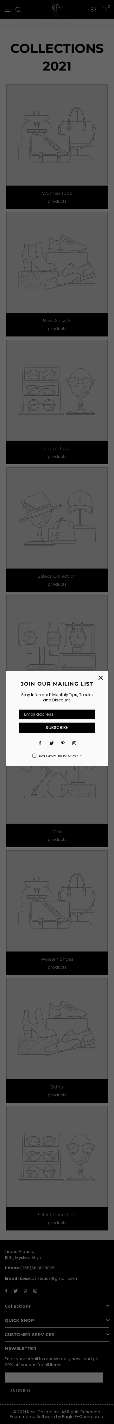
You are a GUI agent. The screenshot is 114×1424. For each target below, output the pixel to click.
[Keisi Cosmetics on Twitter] (51, 743)
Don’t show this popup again (60, 756)
